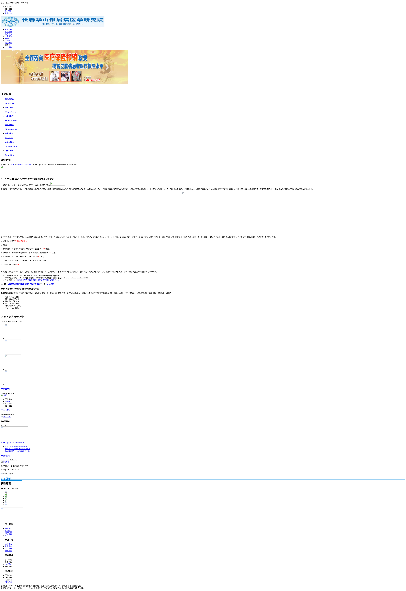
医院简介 (8, 32)
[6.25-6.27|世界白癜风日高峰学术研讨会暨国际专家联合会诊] (14, 439)
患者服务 (8, 45)
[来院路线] (5, 462)
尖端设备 (8, 548)
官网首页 (8, 29)
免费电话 (8, 562)
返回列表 (50, 284)
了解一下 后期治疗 (12, 308)
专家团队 (8, 36)
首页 (12, 164)
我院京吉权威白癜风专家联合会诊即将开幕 (24, 284)
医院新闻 (28, 164)
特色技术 (8, 38)
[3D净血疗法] (6, 417)
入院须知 (8, 580)
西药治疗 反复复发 (12, 301)
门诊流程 (8, 577)
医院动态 (8, 531)
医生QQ (8, 401)
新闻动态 (8, 34)
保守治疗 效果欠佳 (12, 303)
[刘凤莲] (4, 395)
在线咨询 (8, 7)
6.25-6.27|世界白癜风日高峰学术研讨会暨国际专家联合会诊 (38, 280)
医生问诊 (8, 399)
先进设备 (8, 41)
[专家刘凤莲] (64, 83)
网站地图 (8, 582)
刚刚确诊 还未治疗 (12, 297)
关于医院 (19, 164)
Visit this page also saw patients (12, 321)
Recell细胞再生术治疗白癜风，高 (17, 451)
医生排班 (8, 575)
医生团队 (8, 544)
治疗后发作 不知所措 (13, 306)
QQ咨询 (8, 11)
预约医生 (8, 9)
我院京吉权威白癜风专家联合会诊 (17, 449)
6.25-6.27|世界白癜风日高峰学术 (13, 443)
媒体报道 (8, 533)
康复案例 (8, 43)
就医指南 (8, 13)
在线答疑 (8, 560)
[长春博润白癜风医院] (52, 26)
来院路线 (8, 47)
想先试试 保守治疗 (12, 299)
